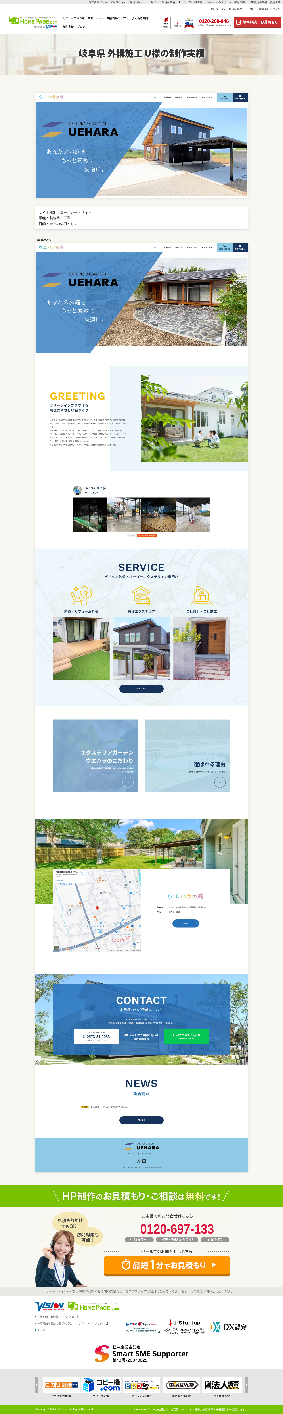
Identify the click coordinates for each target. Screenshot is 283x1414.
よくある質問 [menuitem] (140, 18)
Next (246, 1385)
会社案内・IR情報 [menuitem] (47, 1316)
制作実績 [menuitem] (68, 26)
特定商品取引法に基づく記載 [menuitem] (54, 1323)
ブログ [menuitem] (81, 26)
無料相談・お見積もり (260, 22)
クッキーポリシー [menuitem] (47, 1330)
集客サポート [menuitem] (96, 18)
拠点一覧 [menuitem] (74, 1316)
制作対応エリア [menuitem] (116, 18)
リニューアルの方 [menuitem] (73, 18)
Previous (36, 1385)
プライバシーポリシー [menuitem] (91, 1323)
